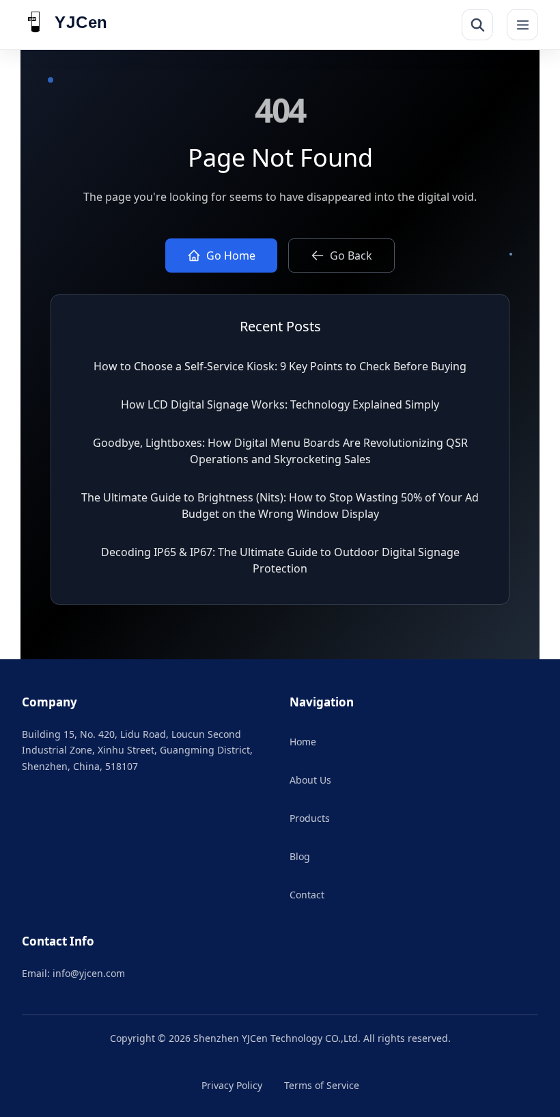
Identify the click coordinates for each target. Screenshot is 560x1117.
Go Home (230, 255)
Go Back (351, 255)
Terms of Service (321, 1085)
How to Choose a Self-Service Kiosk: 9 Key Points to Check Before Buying (280, 366)
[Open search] (477, 24)
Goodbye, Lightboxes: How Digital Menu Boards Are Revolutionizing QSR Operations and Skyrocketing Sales (280, 451)
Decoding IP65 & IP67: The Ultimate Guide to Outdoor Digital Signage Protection (280, 560)
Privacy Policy (231, 1085)
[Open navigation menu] (522, 24)
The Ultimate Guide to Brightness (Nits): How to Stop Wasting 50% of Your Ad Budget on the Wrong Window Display (280, 505)
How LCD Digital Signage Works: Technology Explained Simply (280, 404)
